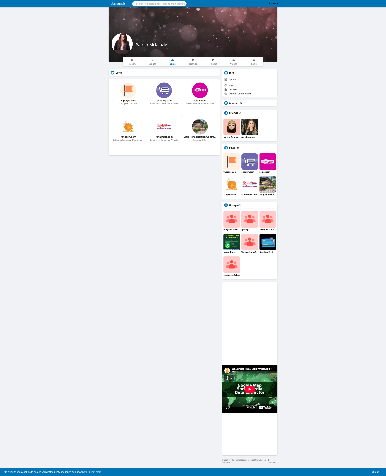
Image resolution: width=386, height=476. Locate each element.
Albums (233, 103)
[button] (159, 3)
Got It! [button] (375, 472)
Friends (233, 113)
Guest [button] (273, 3)
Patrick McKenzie (151, 44)
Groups (233, 205)
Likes (232, 147)
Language (272, 462)
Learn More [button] (95, 472)
